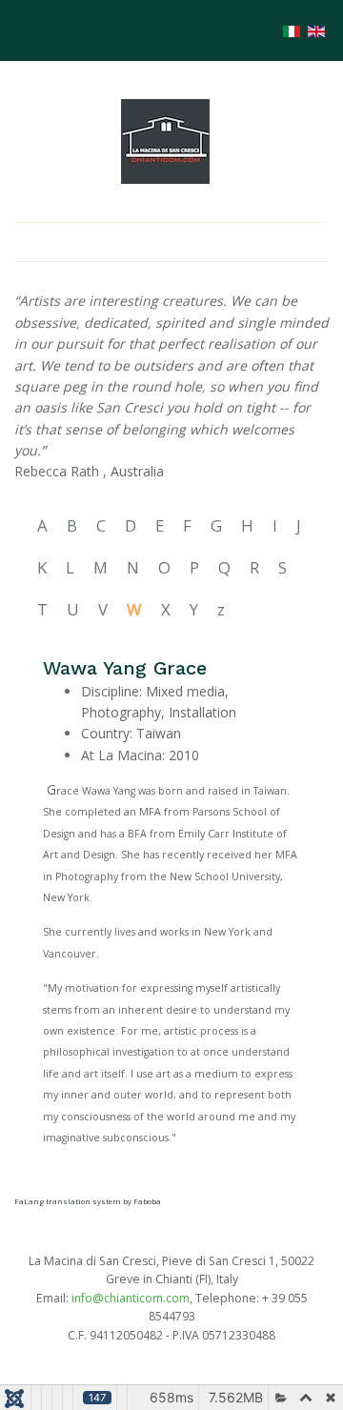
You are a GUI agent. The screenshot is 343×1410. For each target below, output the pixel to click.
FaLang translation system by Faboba (87, 1201)
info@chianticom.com (130, 1298)
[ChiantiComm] (165, 140)
